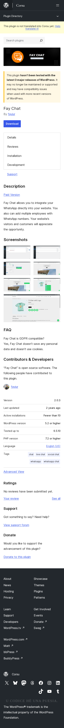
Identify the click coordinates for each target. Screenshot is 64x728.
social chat (53, 454)
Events (38, 615)
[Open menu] (58, 5)
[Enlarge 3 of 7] (26, 266)
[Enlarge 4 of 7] (55, 266)
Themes (39, 585)
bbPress (11, 652)
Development (16, 165)
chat (31, 454)
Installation (14, 156)
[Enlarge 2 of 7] (55, 250)
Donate (40, 621)
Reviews (12, 146)
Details (11, 137)
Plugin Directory (13, 16)
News (7, 585)
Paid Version (12, 194)
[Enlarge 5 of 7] (26, 283)
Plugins (38, 591)
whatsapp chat (51, 461)
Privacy (8, 597)
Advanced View (14, 471)
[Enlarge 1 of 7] (26, 250)
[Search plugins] (41, 40)
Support (12, 174)
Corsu (15, 674)
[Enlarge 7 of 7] (55, 299)
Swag (39, 628)
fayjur (11, 114)
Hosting (9, 591)
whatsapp (36, 461)
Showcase (40, 579)
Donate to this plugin (17, 557)
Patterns (39, 597)
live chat (40, 454)
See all (56, 498)
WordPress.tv (14, 628)
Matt (9, 646)
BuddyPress (13, 658)
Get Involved (42, 609)
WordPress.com (16, 639)
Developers (11, 621)
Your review (11, 498)
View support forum (16, 525)
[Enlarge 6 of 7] (55, 283)
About (7, 579)
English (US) (53, 446)
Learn (7, 609)
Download (12, 123)
